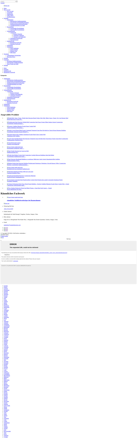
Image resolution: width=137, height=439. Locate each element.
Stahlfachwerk (10, 41)
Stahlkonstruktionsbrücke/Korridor (19, 24)
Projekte (6, 58)
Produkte (6, 18)
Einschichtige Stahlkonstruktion (15, 62)
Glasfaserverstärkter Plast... (14, 173)
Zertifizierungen (11, 17)
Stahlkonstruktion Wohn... (13, 160)
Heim (5, 8)
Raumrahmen (10, 27)
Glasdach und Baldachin (19, 37)
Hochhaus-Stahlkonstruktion (14, 61)
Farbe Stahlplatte (14, 48)
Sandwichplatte (14, 49)
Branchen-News (11, 57)
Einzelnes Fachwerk (15, 44)
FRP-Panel (13, 52)
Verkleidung (10, 47)
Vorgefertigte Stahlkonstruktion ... (15, 123)
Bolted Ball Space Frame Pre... (14, 119)
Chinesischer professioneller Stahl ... (16, 185)
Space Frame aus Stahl (12, 64)
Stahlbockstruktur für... (12, 152)
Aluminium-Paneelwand (16, 38)
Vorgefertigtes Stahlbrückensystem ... (16, 156)
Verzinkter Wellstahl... (12, 181)
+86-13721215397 (8, 209)
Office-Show (10, 15)
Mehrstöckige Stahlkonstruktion (18, 21)
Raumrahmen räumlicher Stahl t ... (15, 148)
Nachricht (6, 54)
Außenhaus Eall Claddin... (13, 136)
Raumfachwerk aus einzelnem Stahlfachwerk (18, 169)
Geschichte (10, 12)
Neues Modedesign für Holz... (14, 189)
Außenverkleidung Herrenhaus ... (15, 127)
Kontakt (6, 65)
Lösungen (6, 59)
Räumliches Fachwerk (15, 42)
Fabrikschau (10, 14)
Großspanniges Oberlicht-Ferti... (15, 140)
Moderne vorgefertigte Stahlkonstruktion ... (18, 164)
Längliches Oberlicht (18, 35)
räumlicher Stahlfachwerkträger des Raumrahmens (23, 200)
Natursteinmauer (14, 39)
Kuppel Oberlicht (17, 34)
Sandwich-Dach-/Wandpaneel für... (16, 177)
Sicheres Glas (13, 51)
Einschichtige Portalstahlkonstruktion (19, 22)
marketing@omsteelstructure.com (12, 225)
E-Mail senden (4, 236)
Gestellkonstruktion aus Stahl (17, 25)
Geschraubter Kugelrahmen (17, 28)
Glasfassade (13, 32)
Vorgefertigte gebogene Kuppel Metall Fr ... (18, 132)
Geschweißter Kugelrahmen (17, 29)
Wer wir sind (7, 9)
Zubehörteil (10, 45)
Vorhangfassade (11, 31)
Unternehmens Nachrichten (14, 55)
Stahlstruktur (10, 19)
